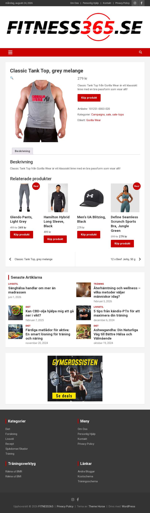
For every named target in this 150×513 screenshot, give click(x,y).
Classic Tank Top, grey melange (33, 259)
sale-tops (118, 114)
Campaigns (98, 114)
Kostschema (85, 476)
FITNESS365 (45, 506)
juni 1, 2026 (14, 297)
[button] (12, 78)
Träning (99, 284)
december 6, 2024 (104, 320)
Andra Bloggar (86, 471)
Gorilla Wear (93, 120)
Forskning (11, 434)
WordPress (128, 506)
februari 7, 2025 (35, 320)
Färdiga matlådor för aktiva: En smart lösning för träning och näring (48, 334)
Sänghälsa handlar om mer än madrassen (32, 290)
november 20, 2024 (37, 343)
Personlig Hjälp (91, 3)
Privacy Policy (122, 3)
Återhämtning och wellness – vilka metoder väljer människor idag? (117, 292)
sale (108, 114)
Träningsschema (88, 481)
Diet (28, 307)
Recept (9, 443)
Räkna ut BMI (13, 476)
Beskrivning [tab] (22, 151)
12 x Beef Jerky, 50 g (123, 259)
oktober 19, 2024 (103, 343)
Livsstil (13, 284)
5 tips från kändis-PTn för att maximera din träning (117, 313)
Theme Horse (97, 506)
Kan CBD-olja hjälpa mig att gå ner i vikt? (50, 313)
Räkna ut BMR (13, 471)
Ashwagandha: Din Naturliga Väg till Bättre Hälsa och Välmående (116, 334)
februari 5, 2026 (103, 301)
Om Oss (74, 3)
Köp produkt (89, 97)
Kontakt (107, 3)
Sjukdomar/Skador (16, 448)
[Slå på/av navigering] (10, 52)
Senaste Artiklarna (26, 277)
